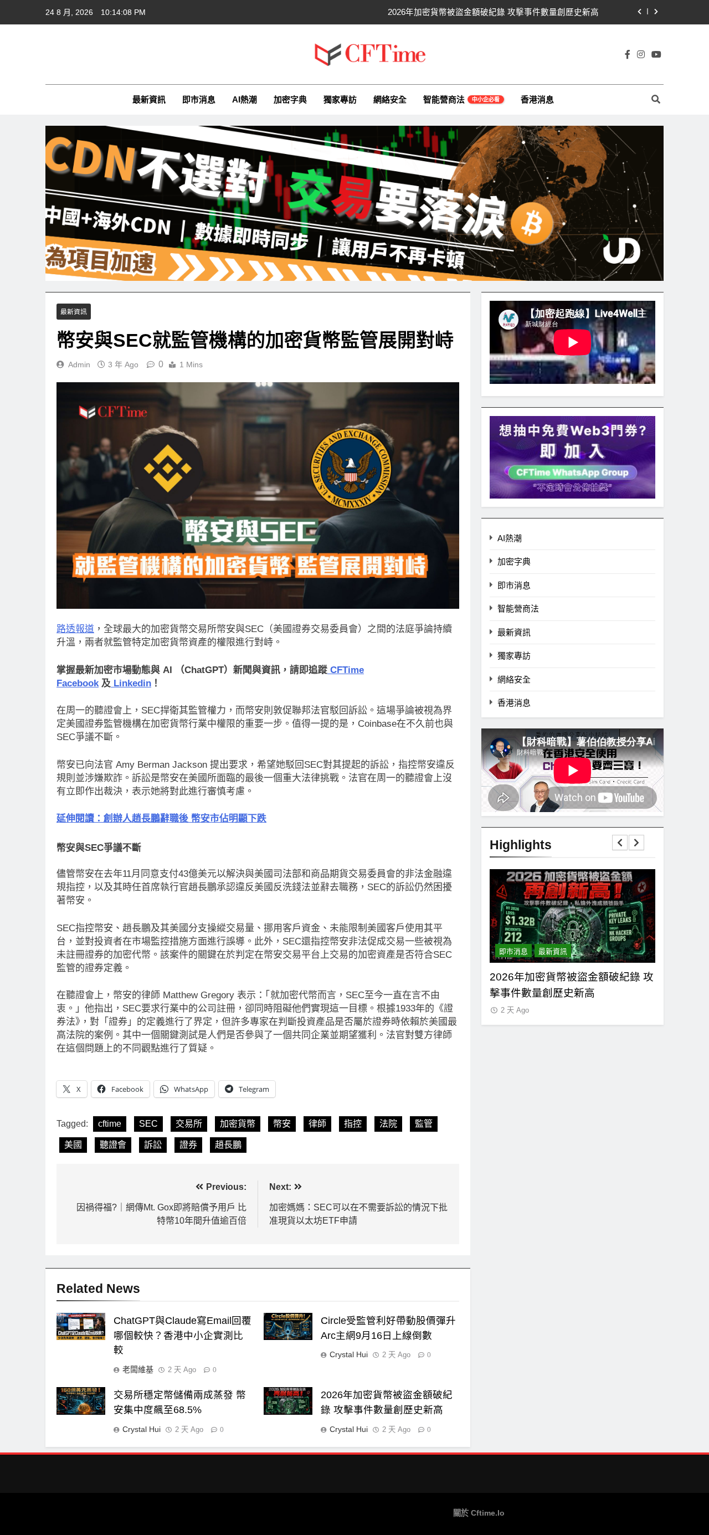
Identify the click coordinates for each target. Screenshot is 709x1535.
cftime (109, 1123)
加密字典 (290, 99)
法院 (388, 1123)
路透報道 (75, 629)
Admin (79, 364)
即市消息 (198, 99)
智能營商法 (461, 99)
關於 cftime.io (479, 1512)
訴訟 (153, 1144)
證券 (188, 1144)
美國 (73, 1144)
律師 (317, 1123)
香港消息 (537, 99)
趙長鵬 (228, 1144)
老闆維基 (137, 1369)
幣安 (282, 1123)
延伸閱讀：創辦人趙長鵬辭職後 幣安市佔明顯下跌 (161, 818)
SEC (148, 1123)
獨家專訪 (340, 99)
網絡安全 (390, 99)
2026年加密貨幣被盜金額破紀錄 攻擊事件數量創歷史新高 (493, 12)
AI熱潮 (244, 99)
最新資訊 (149, 99)
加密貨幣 (237, 1123)
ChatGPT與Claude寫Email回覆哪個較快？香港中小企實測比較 (182, 1335)
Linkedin (132, 683)
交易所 (189, 1123)
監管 (424, 1123)
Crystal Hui (349, 1354)
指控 (353, 1123)
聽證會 (113, 1144)
